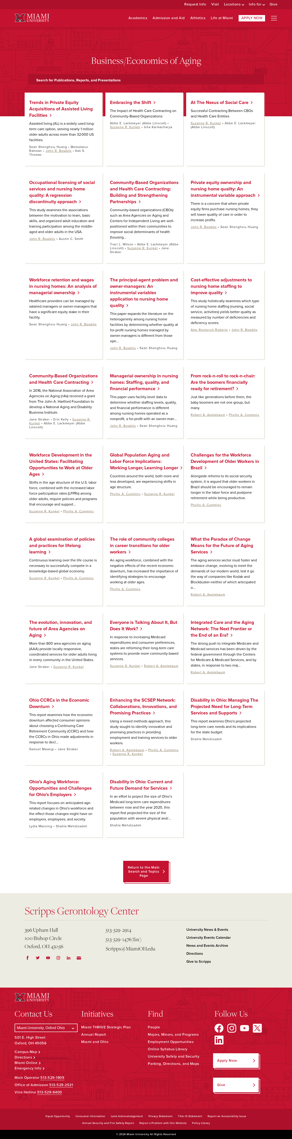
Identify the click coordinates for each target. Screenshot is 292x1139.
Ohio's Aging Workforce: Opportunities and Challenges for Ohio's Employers (60, 788)
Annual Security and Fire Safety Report (108, 1123)
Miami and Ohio (94, 1042)
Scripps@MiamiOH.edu (130, 948)
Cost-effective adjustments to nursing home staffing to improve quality (221, 286)
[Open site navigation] (274, 18)
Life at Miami (222, 18)
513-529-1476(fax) (123, 939)
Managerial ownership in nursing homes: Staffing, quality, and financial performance (144, 382)
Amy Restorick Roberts (209, 330)
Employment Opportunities (170, 1042)
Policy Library (201, 1123)
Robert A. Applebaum (208, 415)
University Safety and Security (173, 1056)
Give (273, 4)
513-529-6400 (49, 1092)
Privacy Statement (161, 1116)
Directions (194, 953)
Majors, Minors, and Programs (173, 1034)
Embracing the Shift (129, 102)
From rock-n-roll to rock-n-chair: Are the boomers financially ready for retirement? (223, 382)
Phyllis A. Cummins (244, 415)
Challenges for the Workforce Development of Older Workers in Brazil (225, 461)
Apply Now (252, 18)
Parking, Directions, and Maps (173, 1063)
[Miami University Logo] (32, 18)
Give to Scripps (198, 961)
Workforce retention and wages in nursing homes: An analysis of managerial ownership (63, 286)
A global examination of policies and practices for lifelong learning (62, 546)
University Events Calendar (208, 937)
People (154, 1027)
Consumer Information (90, 1116)
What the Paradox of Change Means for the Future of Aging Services (222, 546)
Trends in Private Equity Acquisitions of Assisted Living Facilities (61, 109)
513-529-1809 (52, 1077)
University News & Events (207, 929)
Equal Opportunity (58, 1116)
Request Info (195, 4)
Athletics (198, 18)
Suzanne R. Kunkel (125, 127)
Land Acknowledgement (127, 1116)
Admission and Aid (169, 18)
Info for (255, 4)
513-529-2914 (119, 929)
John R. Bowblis (59, 151)
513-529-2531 (61, 1085)
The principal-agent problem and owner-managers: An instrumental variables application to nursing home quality (144, 292)
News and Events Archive (207, 945)
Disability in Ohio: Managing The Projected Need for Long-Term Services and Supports (224, 707)
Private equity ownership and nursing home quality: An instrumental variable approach (221, 189)
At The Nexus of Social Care (218, 102)
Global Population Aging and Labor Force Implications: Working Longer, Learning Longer (142, 461)
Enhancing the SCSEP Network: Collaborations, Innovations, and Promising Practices (143, 707)
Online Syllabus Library (168, 1049)
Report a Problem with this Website (163, 1123)
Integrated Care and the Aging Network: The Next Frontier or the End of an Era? (222, 629)
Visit (215, 4)
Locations (232, 4)
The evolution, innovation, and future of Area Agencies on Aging (60, 629)
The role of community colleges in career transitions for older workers (142, 546)
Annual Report (93, 1034)
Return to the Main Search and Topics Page (144, 871)
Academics (137, 18)
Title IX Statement (190, 1116)
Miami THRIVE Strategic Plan (106, 1027)
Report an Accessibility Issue (227, 1116)
